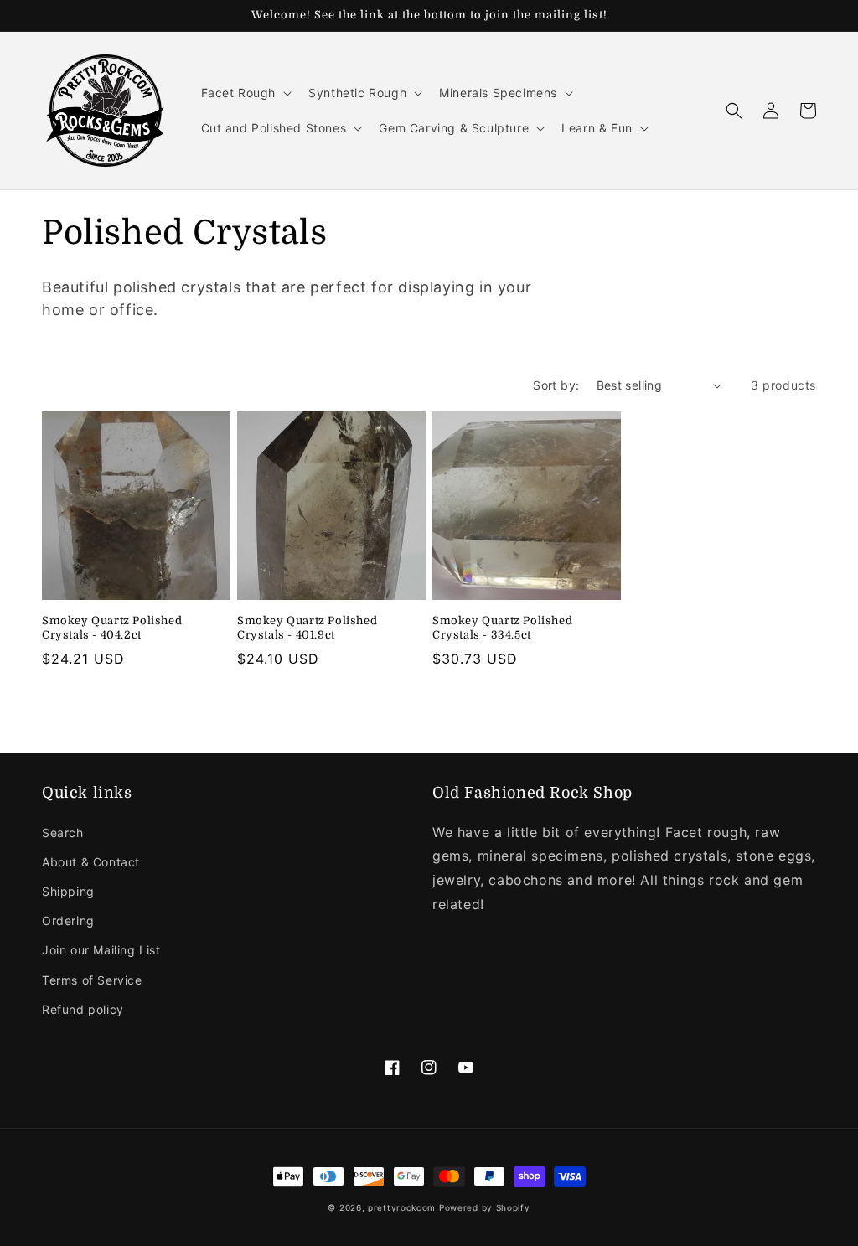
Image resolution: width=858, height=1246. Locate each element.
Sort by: (556, 385)
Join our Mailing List (101, 950)
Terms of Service (92, 980)
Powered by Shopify (484, 1207)
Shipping (68, 891)
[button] (245, 93)
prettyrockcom (402, 1207)
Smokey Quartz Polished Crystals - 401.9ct (307, 627)
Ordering (68, 920)
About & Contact (91, 862)
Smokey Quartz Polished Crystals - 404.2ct (112, 627)
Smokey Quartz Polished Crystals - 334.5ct (502, 627)
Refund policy (83, 1009)
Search (63, 832)
